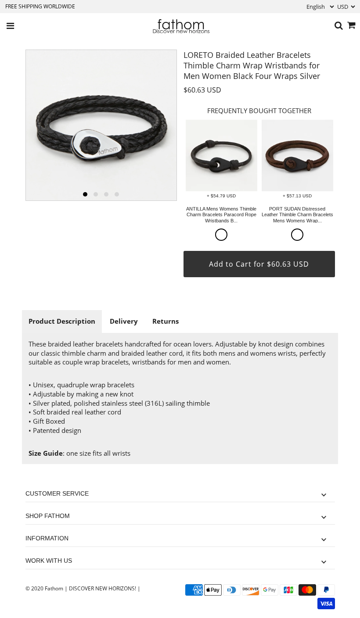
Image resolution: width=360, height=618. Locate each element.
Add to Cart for (259, 264)
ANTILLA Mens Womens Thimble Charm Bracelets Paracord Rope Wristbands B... (221, 214)
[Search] (339, 26)
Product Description (62, 321)
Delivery (124, 321)
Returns (165, 321)
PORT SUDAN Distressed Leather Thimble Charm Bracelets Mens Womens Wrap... (297, 214)
